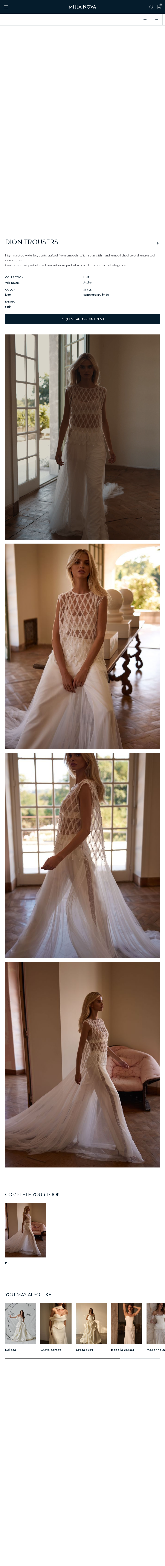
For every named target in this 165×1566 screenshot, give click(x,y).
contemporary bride (96, 295)
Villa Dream (12, 283)
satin (8, 307)
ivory (8, 295)
